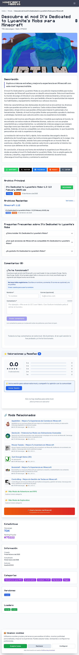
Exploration (30, 580)
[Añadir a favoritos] (76, 20)
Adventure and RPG (13, 580)
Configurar (63, 646)
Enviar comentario (16, 319)
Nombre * (10, 292)
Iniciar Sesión (14, 388)
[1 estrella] (8, 369)
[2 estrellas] (10, 369)
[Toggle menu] (74, 3)
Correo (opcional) (47, 292)
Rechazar (39, 646)
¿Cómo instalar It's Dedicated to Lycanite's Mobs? (27, 233)
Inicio (4, 11)
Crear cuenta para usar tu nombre (20, 287)
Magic (66, 580)
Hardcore (57, 580)
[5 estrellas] (17, 369)
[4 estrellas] (14, 369)
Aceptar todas (15, 646)
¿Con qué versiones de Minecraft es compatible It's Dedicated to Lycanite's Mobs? (38, 242)
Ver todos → (70, 201)
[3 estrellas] (12, 369)
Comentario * (12, 301)
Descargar (67, 187)
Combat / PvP (43, 580)
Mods (10, 11)
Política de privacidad (48, 650)
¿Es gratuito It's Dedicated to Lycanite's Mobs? (25, 251)
